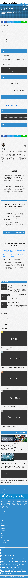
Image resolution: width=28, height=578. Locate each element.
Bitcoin (2, 5)
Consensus (3, 552)
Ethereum (7, 5)
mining (16, 561)
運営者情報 (3, 511)
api (1, 549)
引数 (4, 37)
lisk (9, 561)
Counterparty (13, 552)
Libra (16, 5)
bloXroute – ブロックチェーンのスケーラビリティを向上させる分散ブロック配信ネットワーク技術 (7, 465)
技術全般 (26, 5)
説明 (4, 35)
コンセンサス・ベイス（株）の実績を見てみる (14, 232)
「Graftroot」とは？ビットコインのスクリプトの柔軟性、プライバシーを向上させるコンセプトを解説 (20, 465)
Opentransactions (4, 567)
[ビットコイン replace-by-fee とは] (4, 305)
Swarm (2, 570)
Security (15, 567)
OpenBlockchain (21, 564)
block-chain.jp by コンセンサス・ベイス (17, 576)
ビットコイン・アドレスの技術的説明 (8, 406)
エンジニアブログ (16, 573)
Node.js (2, 564)
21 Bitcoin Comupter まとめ (6, 347)
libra (6, 561)
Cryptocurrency (21, 552)
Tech (1, 537)
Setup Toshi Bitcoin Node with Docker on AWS (20, 481)
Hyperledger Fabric (4, 525)
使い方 (5, 41)
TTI (15, 570)
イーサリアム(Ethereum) (5, 538)
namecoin (24, 561)
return (5, 39)
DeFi (1, 522)
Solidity (19, 567)
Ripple (11, 567)
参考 (4, 43)
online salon (9, 461)
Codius (24, 549)
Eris (11, 555)
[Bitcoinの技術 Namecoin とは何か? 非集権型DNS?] (4, 287)
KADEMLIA (3, 528)
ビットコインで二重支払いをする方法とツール (9, 426)
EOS (1, 523)
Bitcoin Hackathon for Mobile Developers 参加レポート (20, 449)
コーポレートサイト (4, 507)
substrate (2, 535)
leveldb (2, 561)
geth (23, 555)
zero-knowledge (8, 573)
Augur (5, 549)
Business (2, 518)
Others (2, 532)
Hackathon (21, 444)
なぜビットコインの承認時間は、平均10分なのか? (10, 386)
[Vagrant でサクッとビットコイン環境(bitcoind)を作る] (4, 297)
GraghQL (3, 558)
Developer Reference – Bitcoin (10, 105)
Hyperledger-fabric (22, 558)
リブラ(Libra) (3, 542)
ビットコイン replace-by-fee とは (14, 302)
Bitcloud (9, 549)
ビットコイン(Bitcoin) (18, 12)
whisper (23, 570)
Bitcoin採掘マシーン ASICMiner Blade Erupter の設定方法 (12, 367)
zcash (2, 573)
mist (20, 561)
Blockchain (20, 5)
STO (1, 533)
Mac (12, 561)
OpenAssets (14, 564)
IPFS (1, 527)
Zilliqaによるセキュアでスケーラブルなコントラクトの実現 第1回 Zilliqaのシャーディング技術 (7, 447)
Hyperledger (14, 558)
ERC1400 (7, 555)
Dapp (2, 555)
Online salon (3, 530)
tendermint (7, 570)
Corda (12, 5)
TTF (12, 570)
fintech (19, 555)
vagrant (19, 570)
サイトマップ (3, 509)
